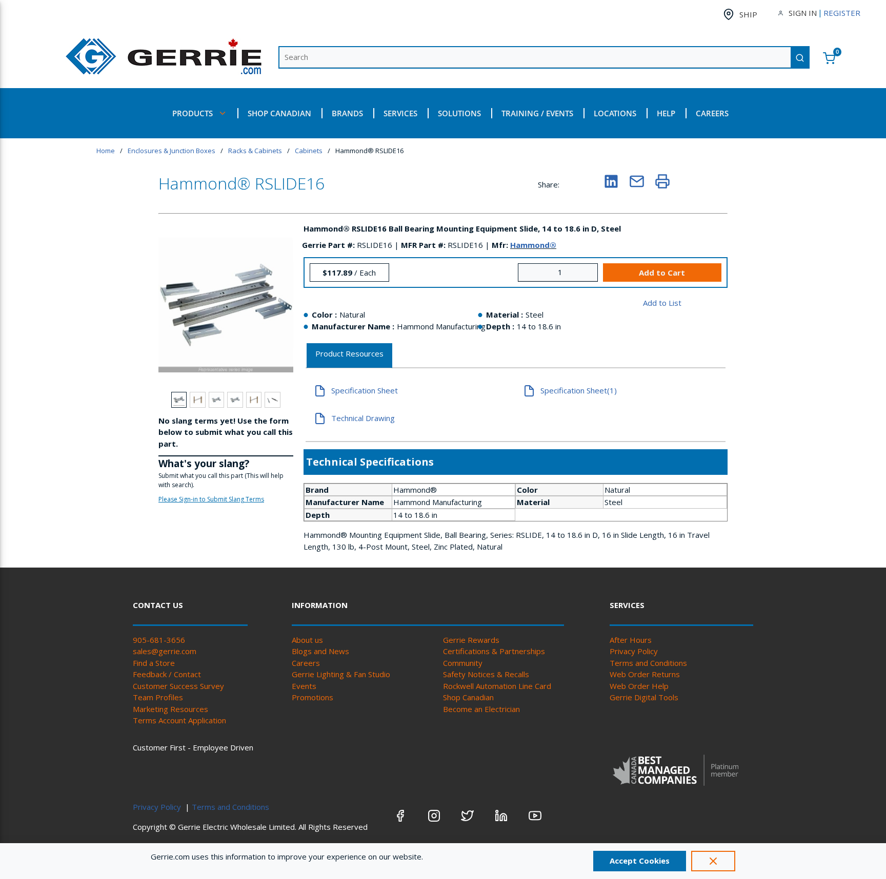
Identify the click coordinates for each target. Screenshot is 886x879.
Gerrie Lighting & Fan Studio (341, 674)
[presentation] (349, 355)
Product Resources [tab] (349, 353)
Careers (306, 663)
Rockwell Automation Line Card (497, 686)
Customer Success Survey (178, 686)
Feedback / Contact (167, 674)
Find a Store (154, 663)
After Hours (631, 640)
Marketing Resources (170, 709)
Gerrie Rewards (471, 640)
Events (304, 686)
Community (462, 663)
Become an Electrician (481, 709)
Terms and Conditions (648, 663)
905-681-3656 (159, 640)
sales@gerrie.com (164, 651)
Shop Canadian (468, 697)
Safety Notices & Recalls (486, 674)
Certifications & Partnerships (494, 651)
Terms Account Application (179, 720)
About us (307, 640)
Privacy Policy (634, 651)
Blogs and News (320, 651)
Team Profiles (158, 697)
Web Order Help (639, 686)
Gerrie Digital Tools (644, 697)
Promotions (312, 697)
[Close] (713, 861)
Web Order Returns (645, 674)
